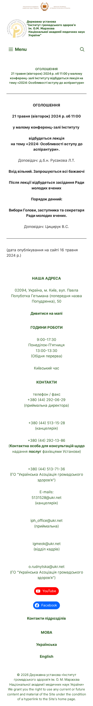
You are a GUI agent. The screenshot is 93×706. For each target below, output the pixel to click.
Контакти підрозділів (46, 618)
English (46, 656)
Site (52, 694)
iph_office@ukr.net (46, 520)
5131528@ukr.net (46, 497)
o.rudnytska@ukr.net (46, 566)
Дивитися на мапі (46, 313)
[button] (82, 49)
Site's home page (62, 699)
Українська (46, 644)
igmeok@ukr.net (47, 544)
